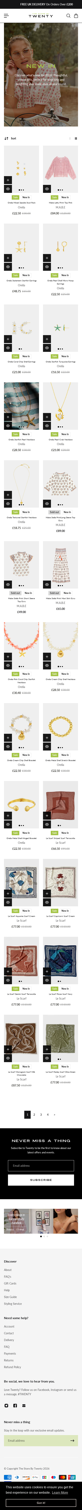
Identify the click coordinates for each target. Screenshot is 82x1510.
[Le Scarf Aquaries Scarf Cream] (21, 882)
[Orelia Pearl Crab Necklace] (60, 406)
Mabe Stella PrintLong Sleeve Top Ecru (60, 519)
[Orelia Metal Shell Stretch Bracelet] (60, 727)
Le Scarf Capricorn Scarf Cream (60, 916)
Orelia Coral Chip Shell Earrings (21, 361)
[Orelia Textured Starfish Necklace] (21, 484)
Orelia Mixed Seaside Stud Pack (21, 202)
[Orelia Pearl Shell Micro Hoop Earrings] (60, 247)
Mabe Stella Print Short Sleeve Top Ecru (21, 599)
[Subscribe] (72, 1440)
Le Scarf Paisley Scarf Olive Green (60, 1072)
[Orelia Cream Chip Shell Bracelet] (21, 727)
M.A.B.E (60, 207)
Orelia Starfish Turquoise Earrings (60, 361)
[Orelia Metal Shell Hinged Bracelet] (21, 804)
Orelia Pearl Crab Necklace (60, 439)
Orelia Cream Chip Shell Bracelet (21, 760)
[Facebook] (15, 1405)
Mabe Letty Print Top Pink (60, 202)
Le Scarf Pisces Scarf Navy (60, 994)
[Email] (24, 1405)
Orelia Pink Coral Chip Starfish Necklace (21, 680)
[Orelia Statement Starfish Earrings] (21, 247)
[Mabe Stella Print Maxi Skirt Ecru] (60, 565)
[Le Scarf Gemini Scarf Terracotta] (21, 960)
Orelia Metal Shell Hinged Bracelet (22, 838)
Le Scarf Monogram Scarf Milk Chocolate (21, 1073)
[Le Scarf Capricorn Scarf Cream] (60, 882)
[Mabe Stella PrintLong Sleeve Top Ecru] (60, 484)
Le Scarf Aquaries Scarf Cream (21, 916)
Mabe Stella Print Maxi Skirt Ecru (60, 598)
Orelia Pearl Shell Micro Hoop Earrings (60, 282)
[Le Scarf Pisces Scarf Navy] (60, 960)
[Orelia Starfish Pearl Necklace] (21, 406)
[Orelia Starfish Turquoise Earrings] (60, 328)
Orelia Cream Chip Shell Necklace (60, 679)
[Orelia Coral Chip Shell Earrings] (21, 328)
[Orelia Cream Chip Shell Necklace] (60, 646)
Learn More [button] (60, 1492)
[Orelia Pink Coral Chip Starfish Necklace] (21, 646)
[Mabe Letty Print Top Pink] (60, 169)
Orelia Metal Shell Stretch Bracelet (60, 760)
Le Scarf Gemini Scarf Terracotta (21, 994)
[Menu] (6, 15)
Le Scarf (60, 842)
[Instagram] (6, 1405)
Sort (13, 138)
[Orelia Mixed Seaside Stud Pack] (21, 169)
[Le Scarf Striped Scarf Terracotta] (60, 804)
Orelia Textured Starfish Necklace (21, 517)
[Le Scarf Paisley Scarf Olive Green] (60, 1038)
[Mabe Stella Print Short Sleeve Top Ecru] (21, 565)
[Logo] (41, 15)
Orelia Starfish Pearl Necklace (22, 439)
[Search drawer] (68, 15)
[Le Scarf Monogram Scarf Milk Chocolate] (21, 1038)
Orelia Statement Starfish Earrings (22, 280)
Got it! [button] (41, 1502)
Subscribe (41, 1180)
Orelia (21, 207)
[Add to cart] (8, 180)
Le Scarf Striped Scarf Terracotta (60, 838)
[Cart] (76, 15)
